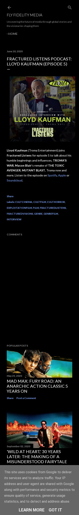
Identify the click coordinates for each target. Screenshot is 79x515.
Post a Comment (26, 398)
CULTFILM (39, 201)
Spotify (52, 175)
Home (12, 33)
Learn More (31, 509)
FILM (36, 207)
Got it (55, 509)
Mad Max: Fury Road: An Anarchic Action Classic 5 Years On (37, 386)
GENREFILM (51, 213)
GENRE (38, 213)
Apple (62, 175)
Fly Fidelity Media (24, 15)
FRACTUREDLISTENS (53, 207)
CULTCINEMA (23, 201)
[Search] (69, 7)
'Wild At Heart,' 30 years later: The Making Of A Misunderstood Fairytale (37, 456)
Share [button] (10, 196)
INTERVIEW (14, 219)
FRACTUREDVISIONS (20, 213)
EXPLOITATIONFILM (19, 207)
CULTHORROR (56, 201)
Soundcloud (14, 180)
